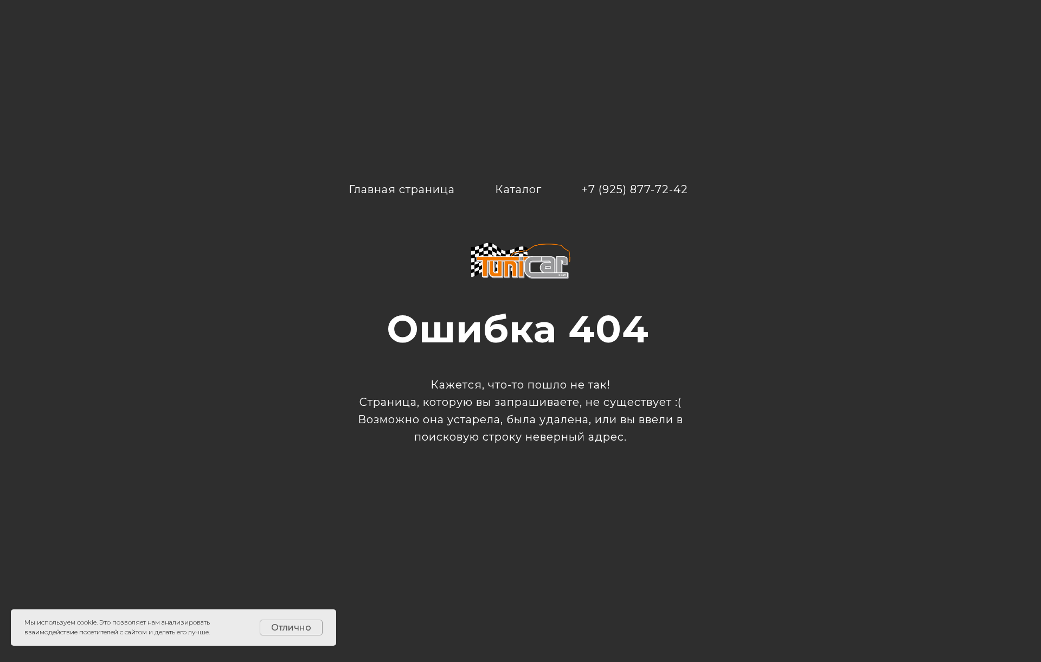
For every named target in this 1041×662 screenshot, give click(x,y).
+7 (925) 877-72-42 (635, 189)
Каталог (518, 189)
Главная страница (402, 189)
